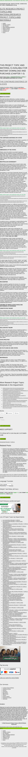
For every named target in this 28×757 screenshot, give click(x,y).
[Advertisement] (14, 48)
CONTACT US (6, 31)
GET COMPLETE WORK (5, 93)
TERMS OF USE (6, 29)
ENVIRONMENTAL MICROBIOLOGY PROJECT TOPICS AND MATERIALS (14, 570)
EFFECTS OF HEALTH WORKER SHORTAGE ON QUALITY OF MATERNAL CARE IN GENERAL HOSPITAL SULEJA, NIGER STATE (15, 450)
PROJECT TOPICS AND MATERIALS (12, 624)
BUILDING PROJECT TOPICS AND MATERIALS (15, 540)
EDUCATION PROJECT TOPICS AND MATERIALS (15, 563)
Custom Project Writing (8, 687)
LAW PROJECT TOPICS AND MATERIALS (13, 594)
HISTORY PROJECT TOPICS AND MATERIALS (14, 578)
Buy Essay (5, 692)
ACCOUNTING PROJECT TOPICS (11, 520)
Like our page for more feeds (9, 678)
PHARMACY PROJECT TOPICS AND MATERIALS (15, 618)
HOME (4, 23)
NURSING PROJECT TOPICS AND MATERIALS (15, 612)
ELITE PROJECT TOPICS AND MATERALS (8, 743)
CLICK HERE (3, 439)
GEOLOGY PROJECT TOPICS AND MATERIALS (15, 574)
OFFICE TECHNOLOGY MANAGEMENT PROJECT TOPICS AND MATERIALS (13, 614)
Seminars (5, 691)
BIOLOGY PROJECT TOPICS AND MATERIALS (14, 538)
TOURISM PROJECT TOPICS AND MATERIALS (15, 642)
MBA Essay (5, 694)
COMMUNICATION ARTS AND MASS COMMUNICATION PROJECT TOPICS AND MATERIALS (13, 551)
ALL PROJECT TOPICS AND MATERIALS (13, 528)
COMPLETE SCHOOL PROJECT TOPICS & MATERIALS (12, 87)
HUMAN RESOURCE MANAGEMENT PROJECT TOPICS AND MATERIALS (15, 582)
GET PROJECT (6, 26)
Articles (4, 690)
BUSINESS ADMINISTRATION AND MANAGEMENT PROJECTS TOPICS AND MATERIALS (13, 542)
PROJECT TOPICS (6, 24)
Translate (11, 485)
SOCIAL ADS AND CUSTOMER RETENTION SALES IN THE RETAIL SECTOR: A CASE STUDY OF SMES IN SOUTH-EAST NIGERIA (15, 469)
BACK (1, 728)
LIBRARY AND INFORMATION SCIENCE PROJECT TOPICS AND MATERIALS (13, 596)
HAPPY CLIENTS (6, 28)
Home (8, 76)
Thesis (4, 695)
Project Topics (6, 696)
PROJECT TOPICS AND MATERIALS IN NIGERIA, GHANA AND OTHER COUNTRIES (14, 747)
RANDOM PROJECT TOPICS (18, 76)
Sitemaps (5, 698)
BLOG (4, 32)
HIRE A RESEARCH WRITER (9, 27)
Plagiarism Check (7, 697)
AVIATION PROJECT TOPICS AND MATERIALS (15, 532)
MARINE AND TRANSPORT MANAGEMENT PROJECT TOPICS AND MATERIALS (14, 598)
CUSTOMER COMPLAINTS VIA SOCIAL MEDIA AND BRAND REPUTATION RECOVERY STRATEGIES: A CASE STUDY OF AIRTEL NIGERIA (14, 465)
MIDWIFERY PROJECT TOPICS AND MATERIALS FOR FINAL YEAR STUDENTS (15, 610)
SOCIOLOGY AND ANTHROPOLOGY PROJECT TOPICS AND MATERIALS (15, 638)
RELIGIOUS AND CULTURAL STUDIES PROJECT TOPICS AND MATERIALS (15, 635)
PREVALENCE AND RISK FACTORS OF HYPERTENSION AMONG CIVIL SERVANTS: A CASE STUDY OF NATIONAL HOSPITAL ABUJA (15, 453)
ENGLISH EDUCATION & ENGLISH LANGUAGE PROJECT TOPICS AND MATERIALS (15, 567)
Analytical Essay (7, 689)
